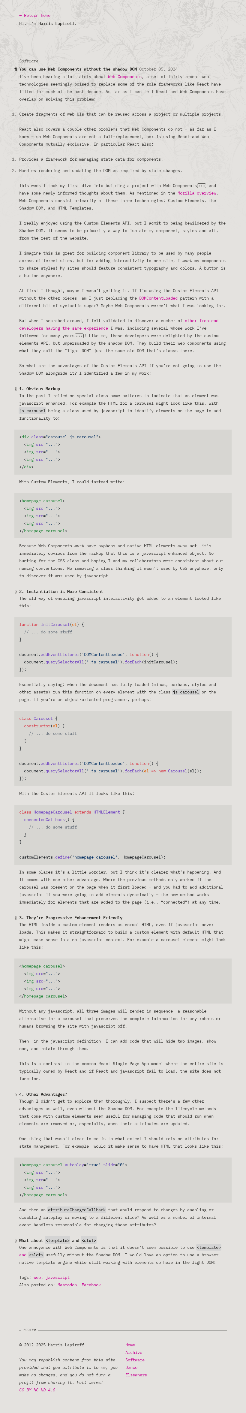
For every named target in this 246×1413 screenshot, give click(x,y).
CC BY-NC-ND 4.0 (37, 1390)
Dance (131, 1367)
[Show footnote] (201, 185)
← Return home (34, 15)
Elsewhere (136, 1375)
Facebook (91, 1285)
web (37, 1277)
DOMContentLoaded (158, 298)
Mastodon (67, 1285)
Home (130, 1345)
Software (135, 1360)
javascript (58, 1277)
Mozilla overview (197, 193)
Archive (133, 1352)
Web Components (125, 76)
